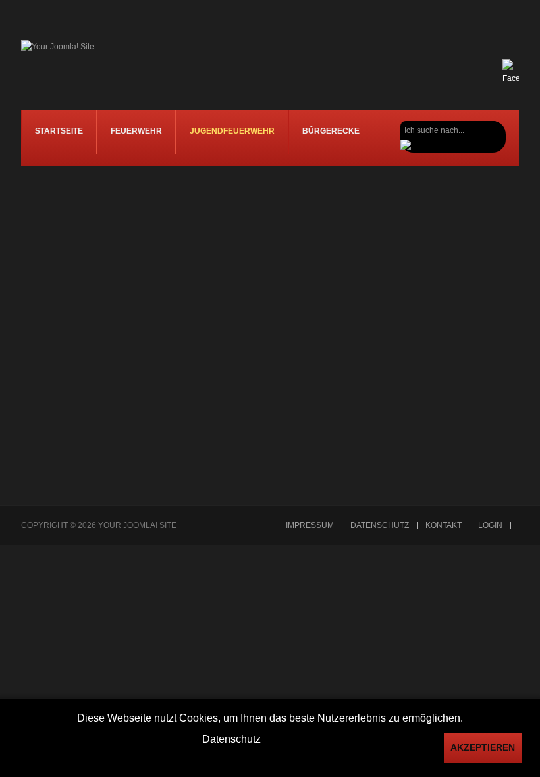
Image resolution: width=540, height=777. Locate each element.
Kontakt (443, 525)
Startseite (59, 131)
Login (490, 525)
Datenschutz (379, 525)
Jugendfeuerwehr (232, 131)
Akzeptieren (482, 747)
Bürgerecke (331, 131)
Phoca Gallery (493, 485)
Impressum (310, 525)
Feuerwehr (136, 131)
